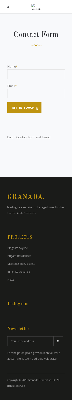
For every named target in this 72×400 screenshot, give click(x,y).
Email (11, 86)
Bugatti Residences (19, 256)
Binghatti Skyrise (17, 248)
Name (11, 66)
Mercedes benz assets (21, 264)
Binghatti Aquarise (18, 271)
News (10, 279)
